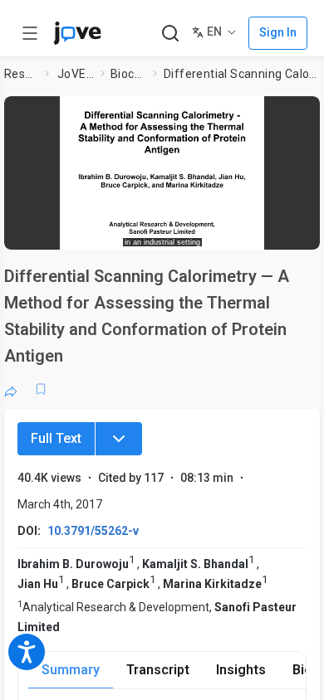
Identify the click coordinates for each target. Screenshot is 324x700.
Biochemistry (128, 73)
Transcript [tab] (157, 670)
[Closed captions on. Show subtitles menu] (291, 231)
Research (21, 73)
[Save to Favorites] (40, 389)
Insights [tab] (241, 670)
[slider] (100, 231)
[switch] (187, 232)
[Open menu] (30, 33)
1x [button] (260, 231)
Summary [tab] (71, 670)
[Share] (10, 389)
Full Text (56, 438)
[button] (305, 112)
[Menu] (119, 438)
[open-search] (170, 34)
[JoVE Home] (77, 33)
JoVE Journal (75, 73)
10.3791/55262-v (93, 530)
